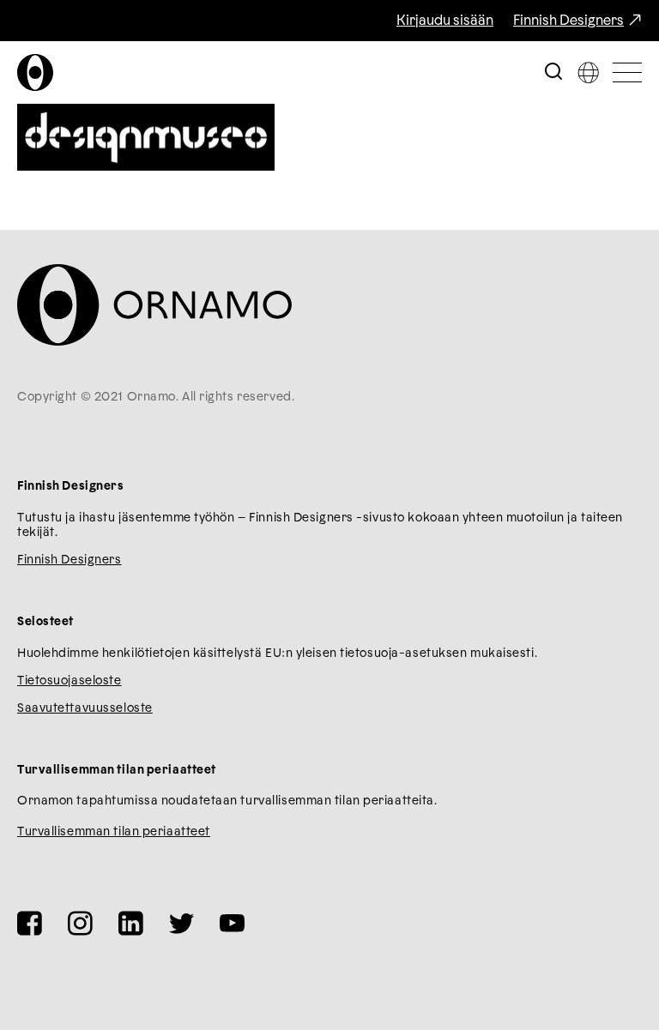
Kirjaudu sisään (444, 20)
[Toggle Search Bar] (553, 72)
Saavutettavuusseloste (85, 708)
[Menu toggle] (627, 72)
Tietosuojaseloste (69, 681)
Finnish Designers (568, 20)
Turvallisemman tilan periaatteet (113, 832)
